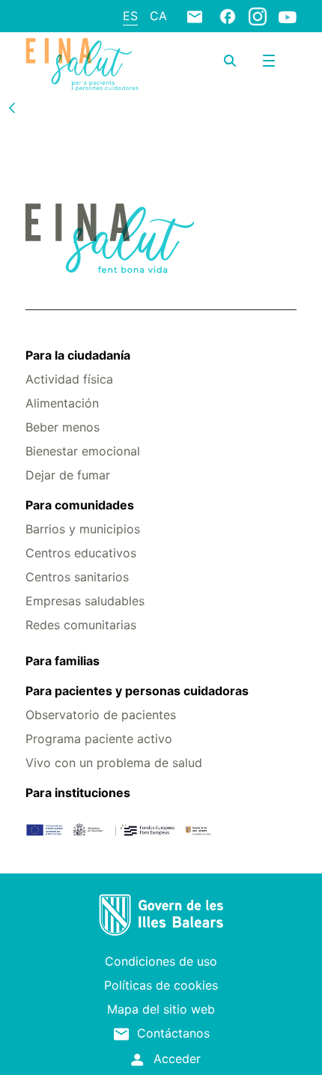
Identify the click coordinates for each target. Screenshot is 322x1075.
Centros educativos (80, 552)
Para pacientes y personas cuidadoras (137, 690)
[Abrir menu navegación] (268, 60)
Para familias (62, 660)
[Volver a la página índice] (12, 107)
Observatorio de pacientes (100, 714)
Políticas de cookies (161, 985)
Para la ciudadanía (77, 355)
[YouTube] (288, 16)
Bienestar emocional (82, 450)
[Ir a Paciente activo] (82, 64)
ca (158, 15)
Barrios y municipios (82, 528)
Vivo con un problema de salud (113, 762)
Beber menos (62, 427)
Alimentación (62, 403)
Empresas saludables (85, 600)
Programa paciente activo (98, 738)
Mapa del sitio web (161, 1009)
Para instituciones (77, 792)
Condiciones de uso (161, 961)
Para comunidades (79, 504)
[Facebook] (228, 15)
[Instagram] (258, 15)
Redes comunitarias (80, 624)
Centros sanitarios (77, 576)
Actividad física (69, 379)
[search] (229, 60)
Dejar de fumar (67, 474)
